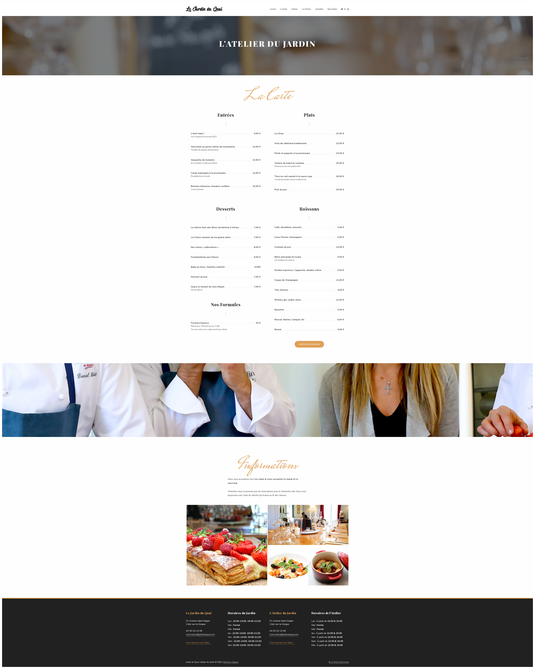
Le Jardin (283, 9)
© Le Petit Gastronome (339, 662)
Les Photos (306, 9)
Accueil (273, 9)
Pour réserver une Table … (198, 642)
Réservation (332, 9)
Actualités (319, 9)
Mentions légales (231, 662)
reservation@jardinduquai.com (200, 634)
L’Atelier (294, 9)
